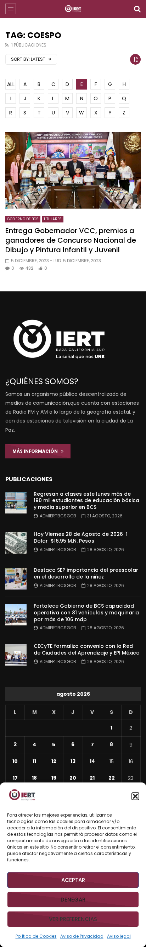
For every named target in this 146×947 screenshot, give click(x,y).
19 (53, 777)
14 (92, 761)
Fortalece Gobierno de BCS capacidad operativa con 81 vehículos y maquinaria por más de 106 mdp (86, 612)
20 (72, 777)
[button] (135, 796)
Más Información (36, 451)
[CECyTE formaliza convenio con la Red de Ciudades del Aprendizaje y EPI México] (16, 655)
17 (15, 777)
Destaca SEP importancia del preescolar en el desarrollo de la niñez (86, 573)
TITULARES (53, 219)
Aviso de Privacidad (81, 936)
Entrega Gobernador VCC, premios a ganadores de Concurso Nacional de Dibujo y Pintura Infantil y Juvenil (70, 240)
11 (34, 761)
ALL (11, 84)
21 (92, 777)
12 (53, 761)
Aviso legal (119, 936)
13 (73, 761)
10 (15, 761)
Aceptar (73, 880)
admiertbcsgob (58, 516)
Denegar (73, 899)
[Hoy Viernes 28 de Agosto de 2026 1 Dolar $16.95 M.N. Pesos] (16, 543)
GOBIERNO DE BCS (23, 219)
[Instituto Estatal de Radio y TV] (73, 9)
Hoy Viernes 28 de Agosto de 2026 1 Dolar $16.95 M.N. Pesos (81, 537)
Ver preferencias (73, 919)
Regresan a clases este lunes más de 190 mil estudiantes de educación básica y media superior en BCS (86, 500)
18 (34, 777)
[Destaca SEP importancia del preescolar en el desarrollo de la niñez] (16, 579)
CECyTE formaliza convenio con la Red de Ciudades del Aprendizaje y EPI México (87, 649)
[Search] (137, 9)
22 (111, 777)
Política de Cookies (36, 936)
